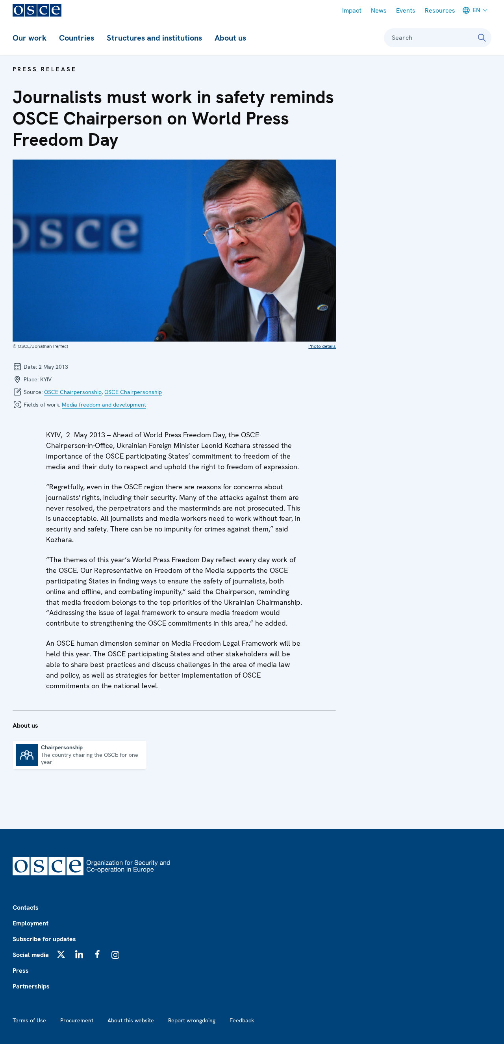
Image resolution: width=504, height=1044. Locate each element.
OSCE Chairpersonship (73, 392)
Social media (31, 955)
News (379, 10)
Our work (29, 38)
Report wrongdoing (191, 1020)
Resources (440, 10)
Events (405, 10)
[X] (61, 954)
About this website (130, 1020)
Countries (76, 38)
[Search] (481, 37)
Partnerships (31, 986)
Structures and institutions (154, 38)
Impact (351, 10)
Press (21, 970)
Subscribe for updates (44, 939)
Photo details (322, 346)
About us (230, 38)
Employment (30, 923)
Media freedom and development (104, 404)
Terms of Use (29, 1020)
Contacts (26, 907)
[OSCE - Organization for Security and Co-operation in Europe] (37, 10)
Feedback (242, 1020)
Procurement (76, 1020)
